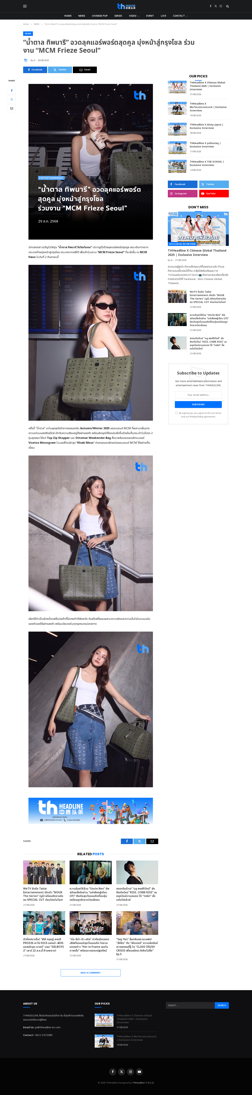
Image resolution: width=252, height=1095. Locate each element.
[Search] (227, 6)
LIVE (163, 16)
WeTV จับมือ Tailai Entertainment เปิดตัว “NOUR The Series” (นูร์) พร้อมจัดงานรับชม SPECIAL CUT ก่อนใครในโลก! (43, 894)
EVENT (150, 16)
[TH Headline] (126, 6)
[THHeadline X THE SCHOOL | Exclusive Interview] (177, 166)
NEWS (81, 16)
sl (34, 60)
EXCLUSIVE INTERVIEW (182, 244)
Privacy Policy (196, 416)
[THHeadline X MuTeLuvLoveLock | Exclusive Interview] (177, 108)
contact (179, 16)
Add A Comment (91, 973)
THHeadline (138, 1083)
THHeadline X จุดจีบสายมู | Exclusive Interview (205, 145)
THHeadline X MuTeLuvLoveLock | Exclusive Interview (208, 107)
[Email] (12, 108)
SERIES (118, 16)
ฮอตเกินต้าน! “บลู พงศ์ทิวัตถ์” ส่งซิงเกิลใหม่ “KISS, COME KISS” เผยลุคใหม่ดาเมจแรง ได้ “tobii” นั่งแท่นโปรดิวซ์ (136, 894)
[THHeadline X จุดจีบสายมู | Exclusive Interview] (177, 147)
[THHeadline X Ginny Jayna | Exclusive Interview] (177, 129)
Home (67, 16)
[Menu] (25, 6)
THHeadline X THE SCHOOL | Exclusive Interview (207, 163)
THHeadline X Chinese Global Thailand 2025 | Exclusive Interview (207, 86)
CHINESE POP (99, 16)
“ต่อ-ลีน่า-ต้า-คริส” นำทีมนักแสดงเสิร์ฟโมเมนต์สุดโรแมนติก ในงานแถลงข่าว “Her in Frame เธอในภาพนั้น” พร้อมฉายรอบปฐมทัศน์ (89, 945)
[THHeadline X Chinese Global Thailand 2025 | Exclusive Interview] (177, 87)
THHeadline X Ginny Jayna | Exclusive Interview (206, 126)
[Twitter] (12, 99)
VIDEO (133, 16)
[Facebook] (12, 90)
